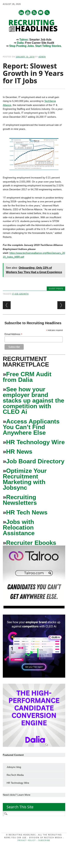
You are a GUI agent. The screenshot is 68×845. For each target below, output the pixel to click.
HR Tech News (26, 512)
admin (42, 56)
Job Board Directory (35, 461)
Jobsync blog (14, 767)
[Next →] (61, 305)
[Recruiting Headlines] (34, 31)
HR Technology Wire (35, 442)
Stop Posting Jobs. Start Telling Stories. (35, 45)
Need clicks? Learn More (16, 794)
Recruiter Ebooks (31, 542)
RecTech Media (15, 775)
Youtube (27, 12)
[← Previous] (7, 305)
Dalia (20, 42)
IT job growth (20, 293)
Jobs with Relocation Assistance (19, 527)
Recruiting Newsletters (20, 500)
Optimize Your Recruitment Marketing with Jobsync (25, 479)
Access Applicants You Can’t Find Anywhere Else (31, 427)
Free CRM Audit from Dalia (27, 377)
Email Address (13, 334)
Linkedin (21, 12)
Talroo (23, 39)
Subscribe (44, 840)
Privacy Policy (27, 840)
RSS (34, 12)
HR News (19, 451)
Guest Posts (56, 288)
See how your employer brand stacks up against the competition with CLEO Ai (33, 400)
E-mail (40, 13)
